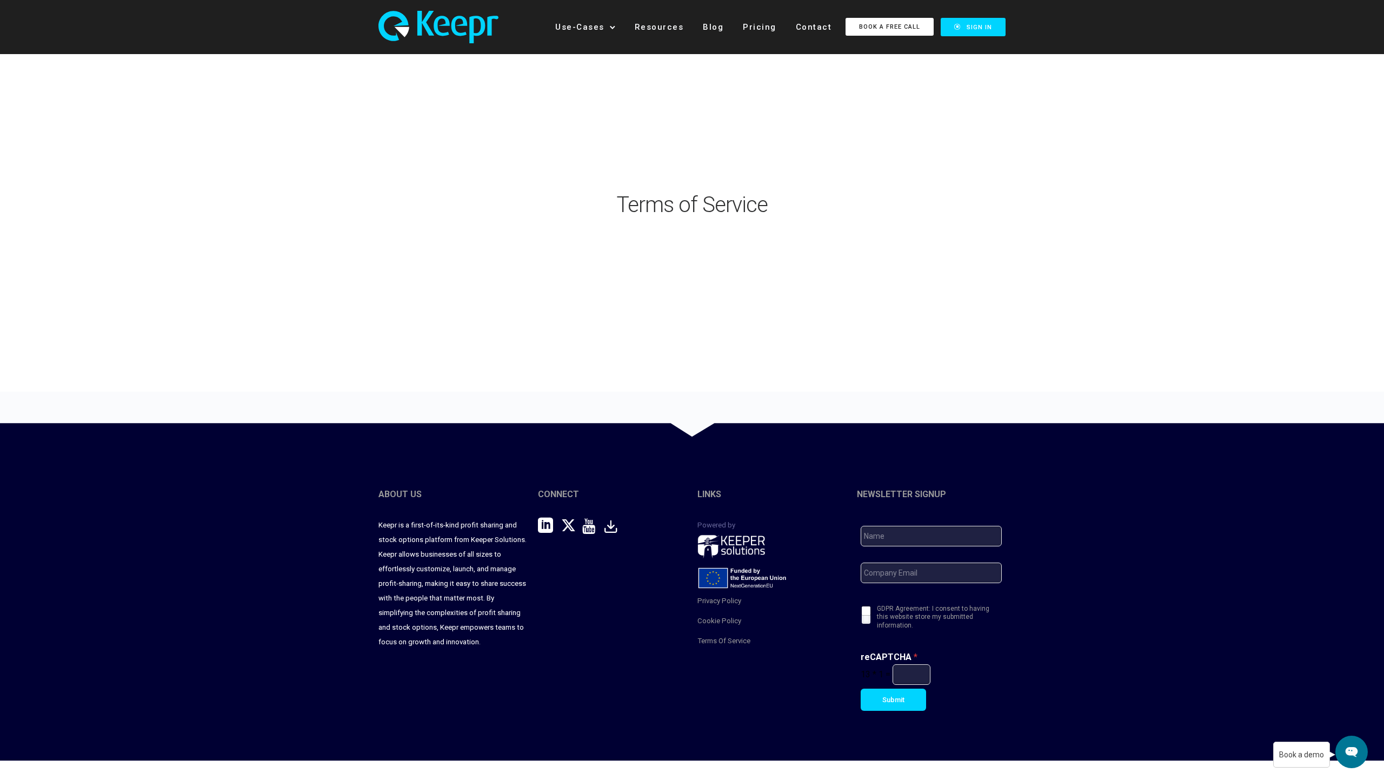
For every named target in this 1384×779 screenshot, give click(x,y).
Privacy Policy (719, 601)
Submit (893, 700)
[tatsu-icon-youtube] (592, 525)
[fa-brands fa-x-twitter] (571, 525)
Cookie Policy (719, 621)
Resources (659, 27)
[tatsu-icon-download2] (615, 525)
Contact (814, 27)
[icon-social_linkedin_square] (549, 526)
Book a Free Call (889, 26)
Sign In (979, 27)
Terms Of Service (723, 641)
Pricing (759, 27)
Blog (713, 27)
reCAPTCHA (889, 657)
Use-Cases (579, 27)
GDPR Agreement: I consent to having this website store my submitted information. (933, 617)
